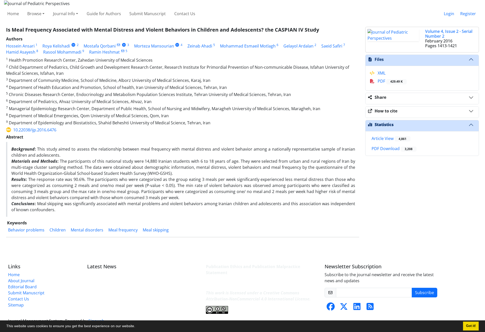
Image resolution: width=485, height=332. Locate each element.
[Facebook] (331, 308)
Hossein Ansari (20, 46)
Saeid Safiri (331, 46)
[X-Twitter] (344, 308)
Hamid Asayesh (20, 52)
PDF (390, 81)
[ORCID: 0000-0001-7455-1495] (73, 45)
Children (58, 230)
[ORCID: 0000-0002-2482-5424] (177, 45)
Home (13, 13)
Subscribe (424, 292)
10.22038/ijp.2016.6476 (34, 130)
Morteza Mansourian (154, 46)
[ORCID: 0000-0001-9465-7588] (124, 45)
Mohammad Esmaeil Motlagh (248, 46)
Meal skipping (156, 230)
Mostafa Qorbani (100, 46)
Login (449, 13)
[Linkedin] (357, 308)
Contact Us (184, 13)
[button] (137, 326)
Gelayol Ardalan (298, 46)
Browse (34, 13)
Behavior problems (26, 230)
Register (468, 13)
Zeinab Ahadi (199, 46)
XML (381, 73)
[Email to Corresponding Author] (118, 45)
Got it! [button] (471, 326)
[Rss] (370, 308)
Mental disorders (87, 230)
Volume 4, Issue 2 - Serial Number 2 (448, 34)
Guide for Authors (104, 13)
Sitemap (16, 305)
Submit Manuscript (147, 13)
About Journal (21, 280)
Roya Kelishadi (56, 46)
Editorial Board (22, 287)
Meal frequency (123, 230)
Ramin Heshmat (104, 52)
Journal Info (64, 13)
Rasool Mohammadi (62, 52)
